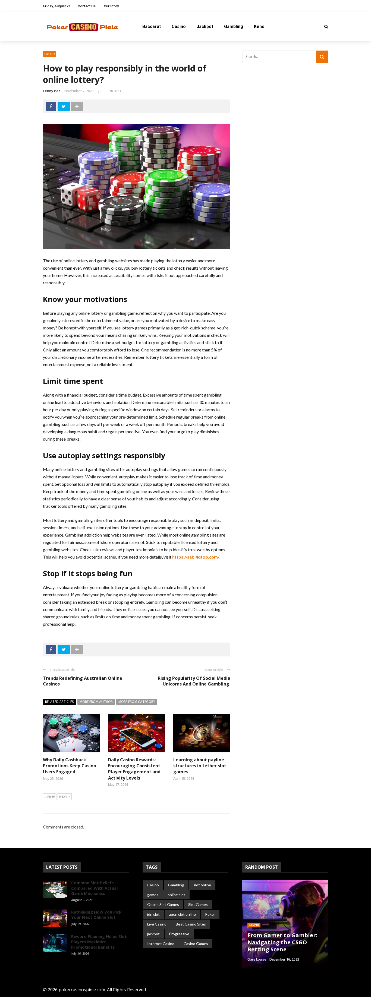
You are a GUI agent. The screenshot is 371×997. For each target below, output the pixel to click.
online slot (176, 894)
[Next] (56, 965)
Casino (179, 26)
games (152, 894)
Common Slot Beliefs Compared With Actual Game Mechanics (94, 888)
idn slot (153, 914)
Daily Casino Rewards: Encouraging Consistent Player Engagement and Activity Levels (134, 769)
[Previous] (47, 965)
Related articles (59, 701)
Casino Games (196, 943)
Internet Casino (160, 943)
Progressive (179, 933)
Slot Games (198, 904)
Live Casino (156, 924)
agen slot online (182, 914)
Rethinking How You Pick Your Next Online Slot (96, 914)
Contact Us (87, 6)
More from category (136, 701)
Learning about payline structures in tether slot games (199, 766)
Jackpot (205, 26)
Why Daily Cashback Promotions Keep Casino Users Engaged (69, 766)
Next (63, 797)
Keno (259, 26)
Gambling (233, 26)
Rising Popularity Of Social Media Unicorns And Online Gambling (194, 681)
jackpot (153, 933)
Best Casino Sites (191, 924)
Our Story (111, 6)
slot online (202, 885)
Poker (210, 914)
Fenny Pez (51, 90)
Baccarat (151, 26)
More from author (96, 701)
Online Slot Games (163, 904)
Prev (51, 797)
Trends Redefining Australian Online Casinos (82, 681)
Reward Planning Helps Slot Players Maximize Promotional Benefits (99, 942)
